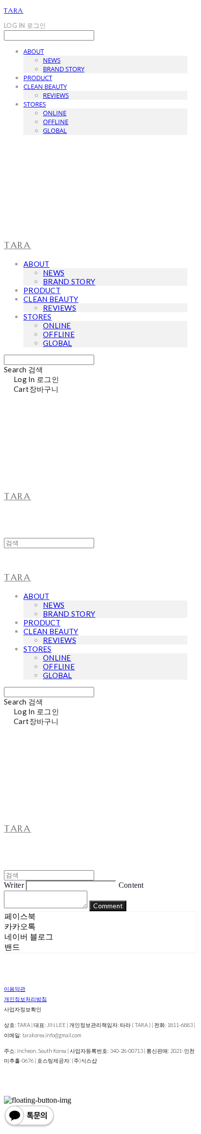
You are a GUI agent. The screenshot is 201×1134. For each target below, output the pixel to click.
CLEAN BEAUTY (45, 86)
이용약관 (14, 988)
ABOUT (33, 51)
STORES (34, 104)
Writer (14, 885)
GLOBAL (55, 130)
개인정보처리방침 (25, 999)
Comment (107, 906)
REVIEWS (56, 95)
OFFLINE (55, 121)
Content (131, 885)
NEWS (51, 60)
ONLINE (54, 112)
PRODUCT (37, 77)
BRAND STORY (63, 68)
